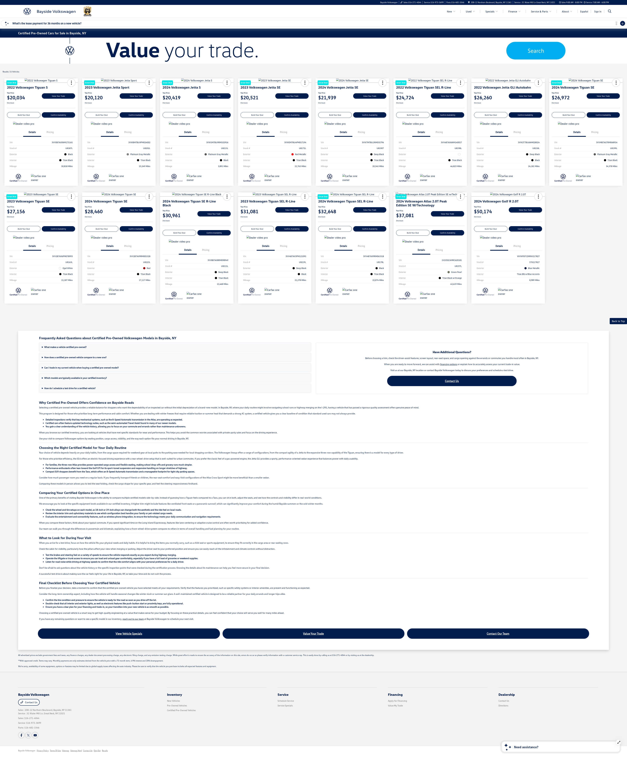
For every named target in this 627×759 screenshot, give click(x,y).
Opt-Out (97, 750)
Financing (395, 694)
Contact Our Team (498, 633)
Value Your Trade (58, 96)
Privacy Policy (43, 750)
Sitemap (65, 750)
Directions (503, 705)
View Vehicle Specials (129, 633)
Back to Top (618, 321)
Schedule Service (286, 700)
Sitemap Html (76, 750)
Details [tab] (32, 132)
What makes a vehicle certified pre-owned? (65, 347)
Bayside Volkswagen (26, 750)
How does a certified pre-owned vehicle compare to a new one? (75, 357)
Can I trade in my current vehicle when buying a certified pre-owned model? (81, 367)
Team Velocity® (568, 751)
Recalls (105, 750)
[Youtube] (35, 735)
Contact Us (452, 381)
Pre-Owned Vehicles (177, 705)
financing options (448, 364)
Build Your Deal (24, 115)
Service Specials (285, 705)
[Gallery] (313, 51)
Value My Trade (395, 705)
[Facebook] (21, 735)
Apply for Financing (397, 700)
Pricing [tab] (50, 132)
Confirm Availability (58, 115)
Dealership (506, 694)
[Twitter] (28, 735)
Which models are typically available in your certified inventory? (75, 377)
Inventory (174, 694)
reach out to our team (133, 618)
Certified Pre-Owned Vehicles (181, 710)
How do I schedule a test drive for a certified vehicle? (70, 388)
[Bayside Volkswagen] (57, 11)
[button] (538, 83)
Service (283, 694)
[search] (609, 11)
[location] (469, 2)
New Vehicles (173, 700)
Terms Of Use (55, 750)
